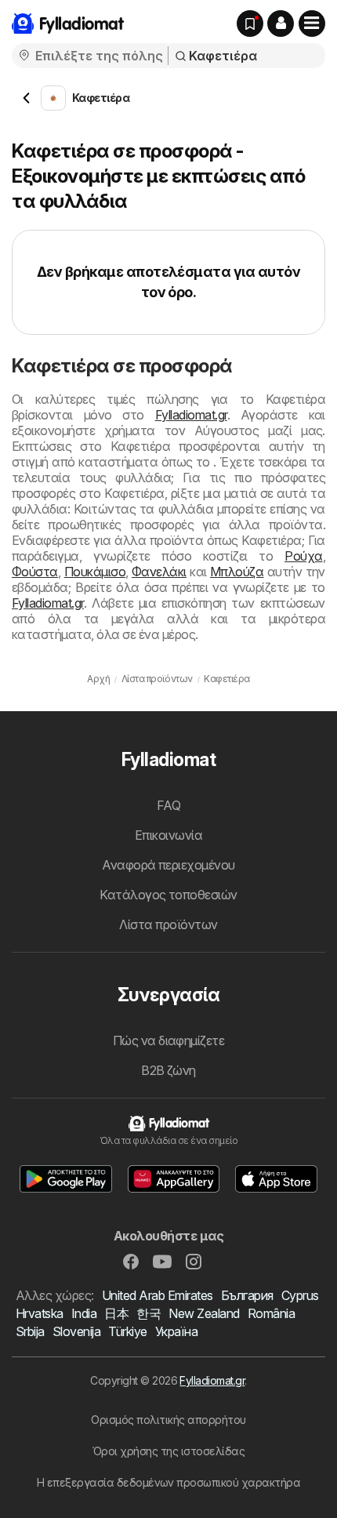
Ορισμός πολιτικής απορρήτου (168, 1419)
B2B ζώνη (168, 1070)
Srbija (30, 1331)
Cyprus (300, 1295)
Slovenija (76, 1331)
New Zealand (203, 1313)
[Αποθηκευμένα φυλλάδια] (250, 23)
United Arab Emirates (157, 1295)
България (247, 1295)
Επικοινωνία (168, 835)
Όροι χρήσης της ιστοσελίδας (168, 1451)
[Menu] (312, 23)
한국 (148, 1313)
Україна (176, 1331)
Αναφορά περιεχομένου (168, 865)
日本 (116, 1313)
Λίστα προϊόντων (168, 924)
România (271, 1313)
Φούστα (35, 571)
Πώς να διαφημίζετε (169, 1040)
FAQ (168, 805)
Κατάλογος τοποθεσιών (168, 894)
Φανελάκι (159, 571)
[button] (280, 23)
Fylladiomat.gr (191, 415)
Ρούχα (303, 556)
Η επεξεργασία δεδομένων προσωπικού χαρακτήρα (169, 1482)
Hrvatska (39, 1313)
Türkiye (127, 1331)
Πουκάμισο (94, 571)
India (83, 1313)
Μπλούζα (236, 571)
